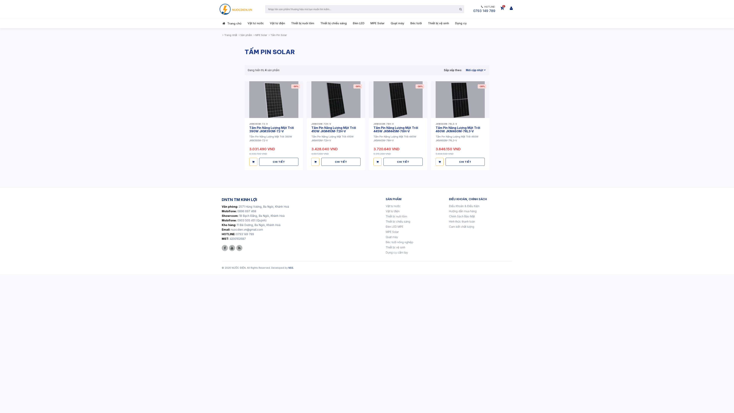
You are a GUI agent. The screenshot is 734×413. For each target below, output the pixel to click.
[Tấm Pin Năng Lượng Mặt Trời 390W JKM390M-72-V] (273, 99)
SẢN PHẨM (393, 199)
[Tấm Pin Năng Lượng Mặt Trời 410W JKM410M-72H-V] (336, 99)
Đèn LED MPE (394, 226)
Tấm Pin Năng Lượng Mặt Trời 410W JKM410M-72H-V (333, 129)
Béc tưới (416, 23)
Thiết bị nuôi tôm (302, 23)
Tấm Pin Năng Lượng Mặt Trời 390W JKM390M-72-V (271, 129)
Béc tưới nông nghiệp (399, 242)
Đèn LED (358, 23)
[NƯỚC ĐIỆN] (235, 9)
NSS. (291, 267)
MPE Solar (377, 23)
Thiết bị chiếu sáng (333, 23)
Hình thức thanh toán (462, 221)
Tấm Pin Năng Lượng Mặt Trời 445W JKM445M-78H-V (395, 129)
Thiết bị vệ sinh (438, 23)
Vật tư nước (256, 23)
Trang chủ (234, 23)
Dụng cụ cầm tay (397, 252)
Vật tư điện (277, 23)
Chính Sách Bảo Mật (462, 216)
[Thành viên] (511, 8)
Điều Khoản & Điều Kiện (464, 206)
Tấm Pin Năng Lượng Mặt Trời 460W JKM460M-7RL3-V (458, 129)
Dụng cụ (461, 23)
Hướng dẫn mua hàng (463, 211)
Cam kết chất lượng (461, 226)
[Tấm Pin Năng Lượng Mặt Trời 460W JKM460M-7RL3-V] (460, 99)
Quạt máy (397, 23)
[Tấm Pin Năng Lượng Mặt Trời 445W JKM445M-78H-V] (398, 99)
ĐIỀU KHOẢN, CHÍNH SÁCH (468, 199)
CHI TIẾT (279, 161)
